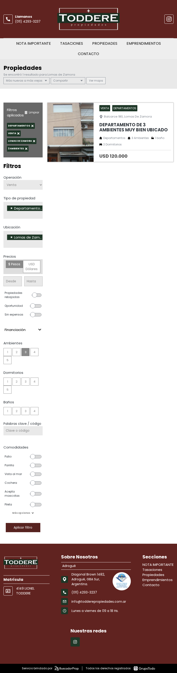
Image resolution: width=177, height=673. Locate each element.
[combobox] (23, 210)
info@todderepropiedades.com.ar (98, 601)
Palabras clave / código (22, 423)
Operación (12, 177)
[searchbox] (8, 214)
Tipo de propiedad (19, 198)
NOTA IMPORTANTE (33, 43)
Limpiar (34, 112)
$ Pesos (14, 264)
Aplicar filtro (22, 527)
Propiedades (104, 43)
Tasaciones (71, 43)
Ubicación (11, 227)
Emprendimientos (144, 43)
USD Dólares (32, 266)
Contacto (88, 53)
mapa (98, 81)
